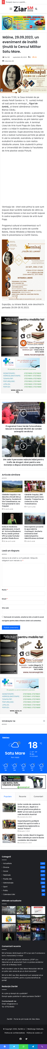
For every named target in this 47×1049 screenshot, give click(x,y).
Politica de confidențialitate (15, 1033)
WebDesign (31, 1029)
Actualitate (7, 863)
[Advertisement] (23, 179)
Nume (5, 590)
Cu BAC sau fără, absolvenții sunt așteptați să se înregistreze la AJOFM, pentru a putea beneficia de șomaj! (22, 977)
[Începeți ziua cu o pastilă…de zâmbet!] (9, 919)
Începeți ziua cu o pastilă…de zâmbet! (20, 2)
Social (5, 871)
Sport (5, 887)
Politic (5, 890)
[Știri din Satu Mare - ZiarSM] (23, 8)
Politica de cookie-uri (34, 1033)
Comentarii (38, 796)
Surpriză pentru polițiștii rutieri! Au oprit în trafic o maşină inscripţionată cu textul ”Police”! (29, 825)
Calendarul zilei (9, 894)
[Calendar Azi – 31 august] (38, 910)
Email (4, 599)
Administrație (8, 883)
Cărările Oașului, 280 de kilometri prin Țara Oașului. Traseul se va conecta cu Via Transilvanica (34, 499)
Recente (22, 796)
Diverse (6, 867)
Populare (8, 796)
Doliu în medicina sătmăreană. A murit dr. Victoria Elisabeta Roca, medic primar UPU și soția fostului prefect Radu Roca (11, 532)
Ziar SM (7, 57)
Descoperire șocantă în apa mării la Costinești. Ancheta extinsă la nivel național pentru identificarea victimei (34, 532)
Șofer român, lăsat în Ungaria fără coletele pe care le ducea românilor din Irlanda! (31, 837)
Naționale (7, 875)
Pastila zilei (7, 879)
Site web (5, 608)
